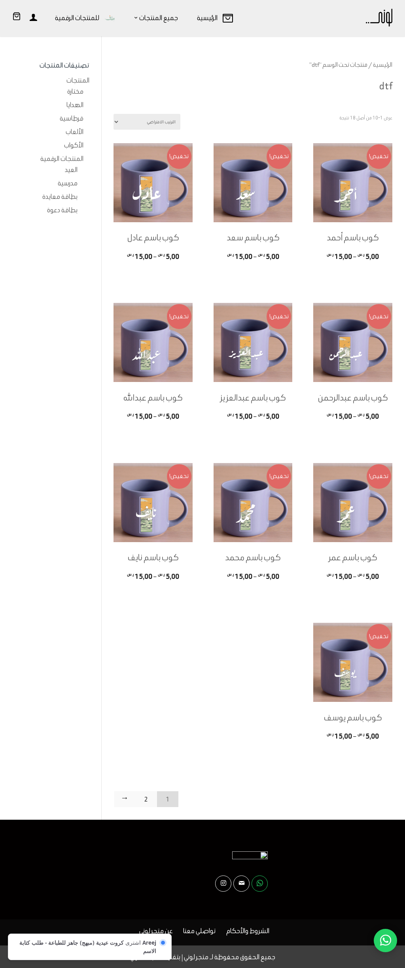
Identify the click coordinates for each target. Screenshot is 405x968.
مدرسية (68, 183)
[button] (385, 915)
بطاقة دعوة (62, 210)
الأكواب (73, 145)
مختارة (75, 91)
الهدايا (74, 105)
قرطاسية (71, 118)
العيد (71, 169)
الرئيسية (382, 64)
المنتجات (77, 80)
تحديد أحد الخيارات (353, 272)
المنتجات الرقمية (61, 158)
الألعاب (74, 131)
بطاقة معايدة (60, 196)
